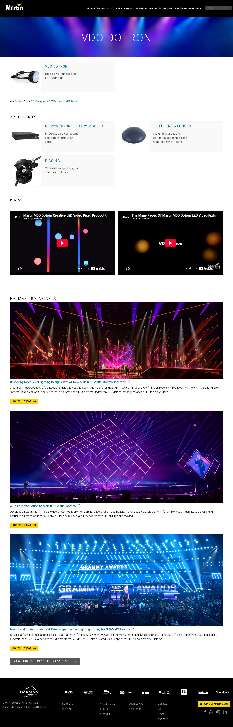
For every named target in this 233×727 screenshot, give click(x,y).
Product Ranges (134, 8)
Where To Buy (108, 704)
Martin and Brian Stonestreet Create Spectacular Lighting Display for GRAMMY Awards (70, 629)
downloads (136, 704)
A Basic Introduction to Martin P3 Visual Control (43, 506)
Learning (179, 8)
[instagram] (219, 713)
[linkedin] (226, 713)
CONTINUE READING (24, 401)
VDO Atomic (71, 101)
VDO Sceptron (39, 101)
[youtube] (212, 713)
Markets (92, 8)
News (152, 8)
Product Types (111, 8)
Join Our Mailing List (215, 704)
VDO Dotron (56, 66)
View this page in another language (41, 661)
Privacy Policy (9, 707)
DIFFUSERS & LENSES (172, 126)
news (161, 714)
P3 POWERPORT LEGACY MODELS (74, 126)
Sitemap (42, 707)
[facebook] (206, 713)
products (67, 704)
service (104, 709)
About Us (164, 8)
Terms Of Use (23, 707)
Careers (163, 719)
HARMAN (14, 703)
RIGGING (52, 161)
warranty (135, 709)
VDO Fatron (56, 101)
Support (194, 8)
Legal (34, 707)
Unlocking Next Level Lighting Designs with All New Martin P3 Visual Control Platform (68, 382)
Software (67, 709)
